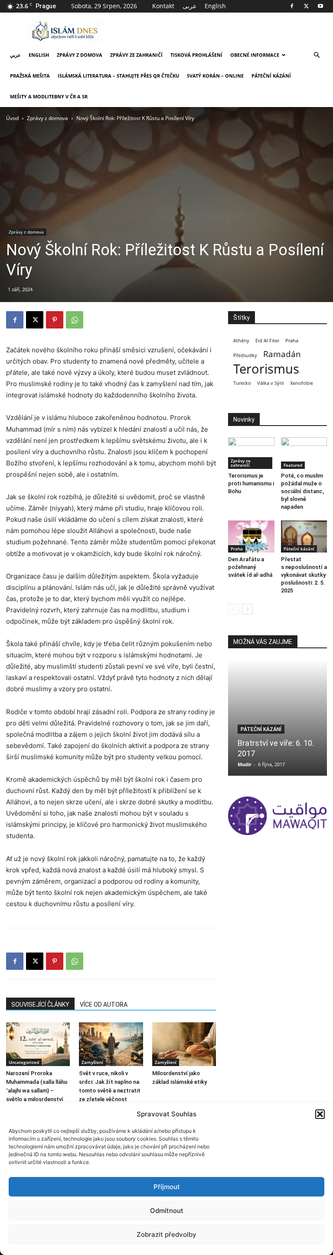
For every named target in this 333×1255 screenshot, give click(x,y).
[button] (320, 1114)
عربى (189, 6)
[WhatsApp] (74, 319)
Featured (293, 465)
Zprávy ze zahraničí (136, 55)
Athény (241, 341)
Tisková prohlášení (196, 55)
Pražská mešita (30, 75)
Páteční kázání (271, 75)
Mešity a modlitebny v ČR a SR (49, 96)
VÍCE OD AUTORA (103, 1004)
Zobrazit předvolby (166, 1234)
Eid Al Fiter (267, 341)
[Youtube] (320, 6)
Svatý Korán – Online (215, 75)
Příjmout (166, 1187)
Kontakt (163, 6)
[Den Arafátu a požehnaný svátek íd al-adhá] (251, 536)
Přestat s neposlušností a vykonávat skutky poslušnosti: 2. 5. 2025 (304, 575)
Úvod (12, 118)
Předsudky (245, 355)
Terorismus (266, 369)
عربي (15, 55)
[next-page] (247, 609)
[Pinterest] (54, 319)
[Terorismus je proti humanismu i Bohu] (251, 453)
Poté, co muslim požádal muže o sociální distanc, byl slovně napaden (302, 491)
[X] (306, 6)
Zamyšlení (92, 1062)
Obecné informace (254, 55)
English (215, 6)
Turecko (242, 383)
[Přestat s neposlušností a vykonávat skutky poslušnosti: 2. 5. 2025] (304, 536)
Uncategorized (24, 1062)
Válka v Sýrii (270, 383)
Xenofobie (301, 383)
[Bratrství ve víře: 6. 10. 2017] (277, 718)
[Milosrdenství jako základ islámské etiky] (184, 1044)
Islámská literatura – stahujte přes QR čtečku (118, 75)
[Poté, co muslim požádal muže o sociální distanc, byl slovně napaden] (304, 453)
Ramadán (282, 354)
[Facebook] (291, 6)
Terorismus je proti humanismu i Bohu (251, 483)
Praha (291, 341)
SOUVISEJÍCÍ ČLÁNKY (40, 1004)
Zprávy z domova (79, 55)
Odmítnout (166, 1210)
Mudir (244, 764)
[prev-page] (233, 609)
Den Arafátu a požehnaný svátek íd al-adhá (250, 567)
